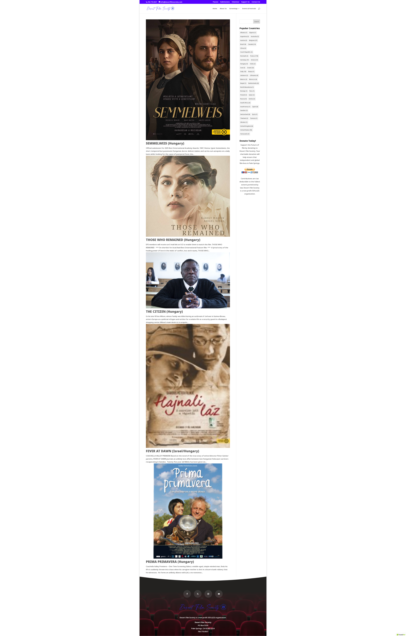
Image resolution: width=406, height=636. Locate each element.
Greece (254, 60)
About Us (223, 9)
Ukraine (243, 122)
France (254, 56)
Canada (252, 44)
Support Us (245, 2)
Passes (215, 2)
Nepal (243, 83)
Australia (255, 36)
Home (215, 9)
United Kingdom (246, 126)
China (243, 48)
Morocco (253, 79)
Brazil (243, 44)
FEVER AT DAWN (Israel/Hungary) (172, 451)
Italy (243, 71)
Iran (242, 68)
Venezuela (244, 134)
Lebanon (244, 75)
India (252, 64)
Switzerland (245, 114)
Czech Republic (246, 52)
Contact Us (256, 2)
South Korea (245, 107)
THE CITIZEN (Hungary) (164, 311)
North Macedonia (247, 87)
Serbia (252, 99)
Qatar (251, 95)
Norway (243, 91)
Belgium (253, 40)
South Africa (245, 103)
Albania (243, 32)
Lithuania (254, 75)
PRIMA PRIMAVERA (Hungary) (170, 561)
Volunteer (235, 2)
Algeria (252, 32)
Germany (244, 60)
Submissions (225, 2)
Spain (255, 107)
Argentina (244, 36)
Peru (251, 91)
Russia (243, 99)
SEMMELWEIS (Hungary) (165, 143)
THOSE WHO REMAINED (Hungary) (173, 240)
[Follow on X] (198, 594)
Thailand (244, 118)
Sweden (244, 110)
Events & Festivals (249, 9)
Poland (243, 95)
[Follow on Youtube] (219, 594)
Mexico (243, 79)
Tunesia (253, 118)
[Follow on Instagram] (208, 594)
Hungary (244, 64)
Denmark (244, 56)
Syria (254, 114)
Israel (250, 68)
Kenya (251, 71)
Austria (243, 40)
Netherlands (253, 83)
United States (246, 130)
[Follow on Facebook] (187, 594)
